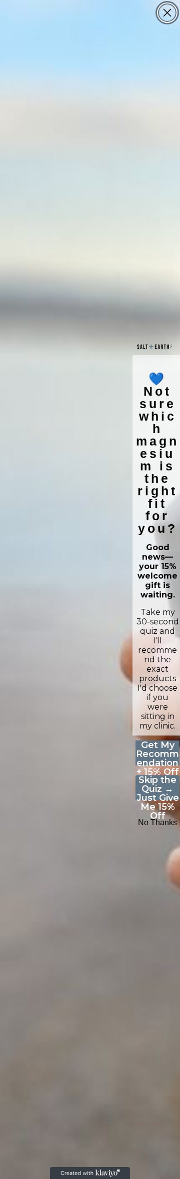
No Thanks (157, 822)
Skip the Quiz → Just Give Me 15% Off (157, 787)
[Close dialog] (167, 12)
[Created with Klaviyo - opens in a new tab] (90, 1173)
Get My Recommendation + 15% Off (157, 752)
